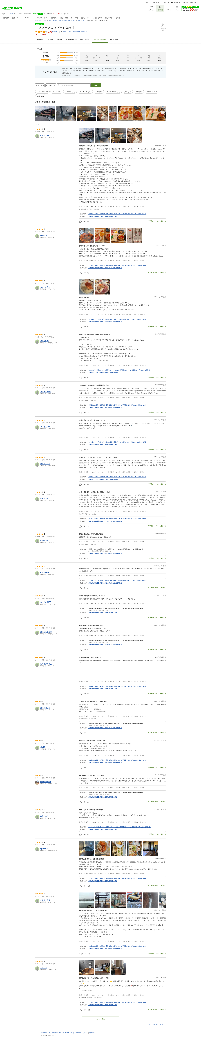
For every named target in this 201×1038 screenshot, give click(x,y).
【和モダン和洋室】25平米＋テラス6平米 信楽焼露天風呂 (105, 268)
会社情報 (44, 1032)
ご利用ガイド (155, 2)
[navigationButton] (163, 112)
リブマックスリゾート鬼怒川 (54, 28)
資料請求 (92, 1032)
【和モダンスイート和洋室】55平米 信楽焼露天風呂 (103, 372)
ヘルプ (148, 2)
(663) (100, 39)
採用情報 (78, 1032)
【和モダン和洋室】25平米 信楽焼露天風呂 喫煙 (102, 216)
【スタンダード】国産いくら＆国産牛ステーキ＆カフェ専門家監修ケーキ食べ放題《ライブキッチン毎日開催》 (119, 370)
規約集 (85, 1032)
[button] (45, 113)
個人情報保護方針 (55, 1032)
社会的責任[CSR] (68, 1032)
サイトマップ (165, 2)
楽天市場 (185, 2)
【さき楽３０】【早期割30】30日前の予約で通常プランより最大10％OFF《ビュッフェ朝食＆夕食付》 (117, 319)
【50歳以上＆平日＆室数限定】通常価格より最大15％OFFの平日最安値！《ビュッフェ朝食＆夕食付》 (117, 214)
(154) (71, 39)
